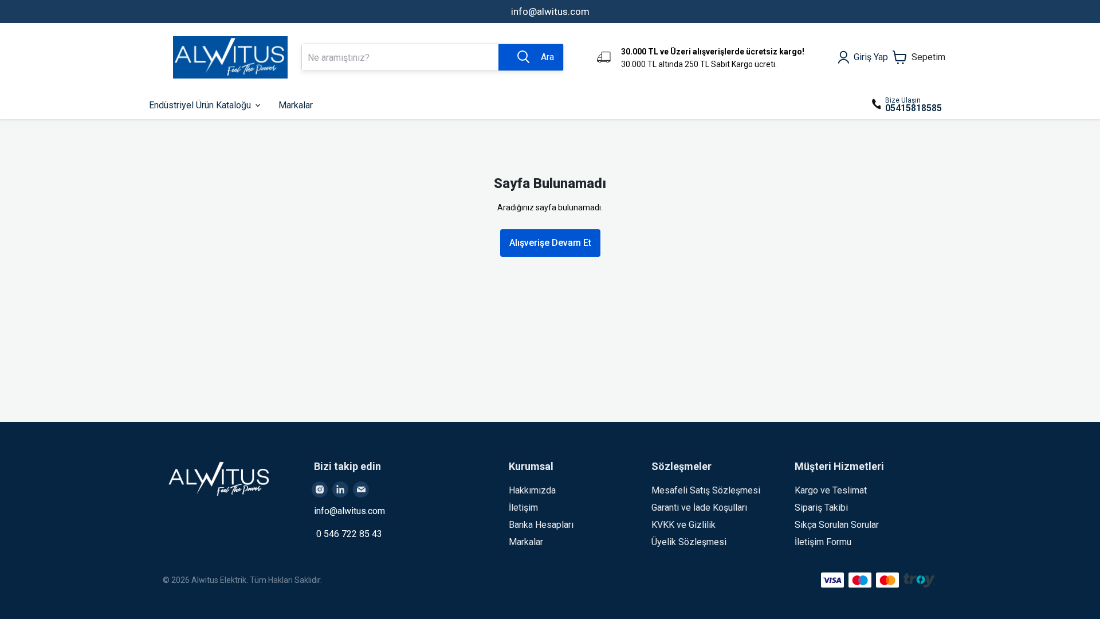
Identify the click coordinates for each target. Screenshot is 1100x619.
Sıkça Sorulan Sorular (837, 524)
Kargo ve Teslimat (831, 490)
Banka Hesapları (541, 524)
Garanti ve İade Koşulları (699, 507)
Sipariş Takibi (821, 507)
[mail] (361, 489)
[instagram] (320, 489)
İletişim (523, 507)
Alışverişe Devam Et (550, 242)
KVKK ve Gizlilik (683, 524)
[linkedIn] (340, 489)
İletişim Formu (823, 541)
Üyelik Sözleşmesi (688, 541)
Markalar (526, 541)
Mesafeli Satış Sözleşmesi (705, 490)
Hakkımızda (532, 490)
